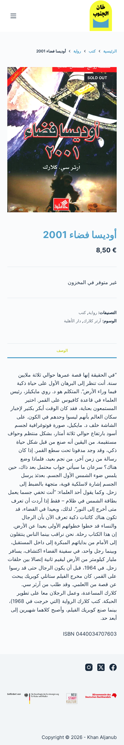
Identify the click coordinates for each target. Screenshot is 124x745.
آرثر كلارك (92, 320)
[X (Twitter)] (101, 667)
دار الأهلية (72, 320)
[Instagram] (89, 667)
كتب (82, 312)
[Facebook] (113, 667)
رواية (92, 312)
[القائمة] (13, 16)
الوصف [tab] (62, 350)
